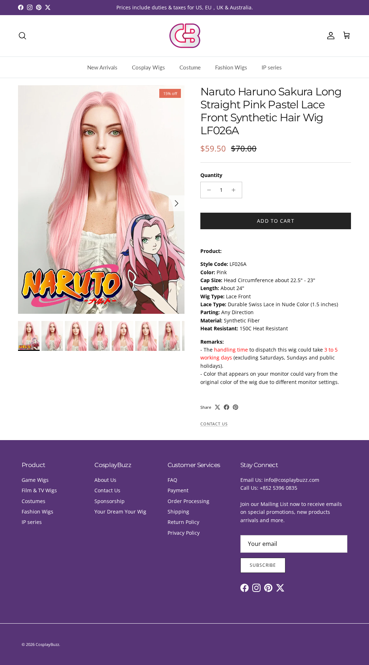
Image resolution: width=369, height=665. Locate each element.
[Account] (329, 35)
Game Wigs (35, 479)
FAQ (172, 479)
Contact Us (213, 423)
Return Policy (183, 522)
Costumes (33, 501)
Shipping (178, 511)
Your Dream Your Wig (120, 511)
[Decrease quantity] (207, 190)
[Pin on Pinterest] (235, 407)
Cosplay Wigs (148, 67)
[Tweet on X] (217, 407)
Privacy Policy (184, 532)
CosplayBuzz (47, 644)
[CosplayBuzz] (184, 35)
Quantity (211, 175)
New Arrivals (102, 67)
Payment (178, 490)
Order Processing (188, 501)
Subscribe (263, 565)
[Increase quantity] (235, 190)
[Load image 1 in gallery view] (101, 199)
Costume (190, 67)
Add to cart (275, 220)
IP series (272, 67)
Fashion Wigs (231, 67)
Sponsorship (109, 501)
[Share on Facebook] (226, 407)
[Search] (22, 35)
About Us (105, 479)
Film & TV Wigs (39, 490)
